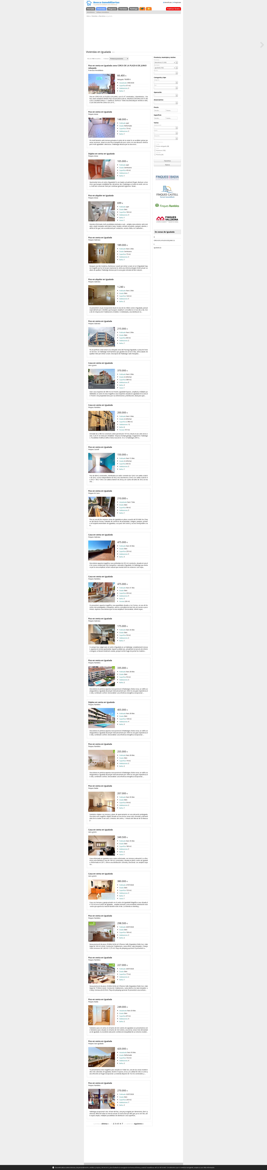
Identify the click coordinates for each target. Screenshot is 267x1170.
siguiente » (138, 1124)
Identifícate (168, 2)
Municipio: (157, 65)
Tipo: (155, 85)
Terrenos (123, 9)
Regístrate (177, 2)
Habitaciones (123, 88)
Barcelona (102, 16)
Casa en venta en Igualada (100, 363)
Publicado (122, 123)
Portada (90, 9)
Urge (157, 144)
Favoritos (167, 161)
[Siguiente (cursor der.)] (262, 45)
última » (105, 1124)
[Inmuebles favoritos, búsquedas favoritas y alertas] (149, 8)
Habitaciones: (157, 125)
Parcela (121, 430)
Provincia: (156, 59)
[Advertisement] (133, 32)
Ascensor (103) (160, 150)
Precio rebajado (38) (162, 146)
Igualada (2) (157, 248)
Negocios (112, 9)
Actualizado (123, 83)
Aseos (121, 220)
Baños (121, 91)
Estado (121, 126)
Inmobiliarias (91, 12)
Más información (209, 1167)
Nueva (167, 165)
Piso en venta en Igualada (100, 112)
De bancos (159, 142)
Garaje (158, 152)
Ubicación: (157, 136)
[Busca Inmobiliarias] (89, 5)
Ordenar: (106, 59)
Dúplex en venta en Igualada (101, 153)
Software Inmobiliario (102, 12)
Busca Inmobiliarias (106, 2)
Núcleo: (156, 70)
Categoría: (156, 80)
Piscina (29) (159, 155)
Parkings (133, 9)
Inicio (88, 16)
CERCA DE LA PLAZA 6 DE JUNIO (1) (164, 240)
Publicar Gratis (173, 9)
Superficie (122, 85)
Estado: (156, 130)
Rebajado (120, 79)
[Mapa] (142, 8)
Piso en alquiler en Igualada (101, 195)
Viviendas (101, 9)
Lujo (157, 148)
